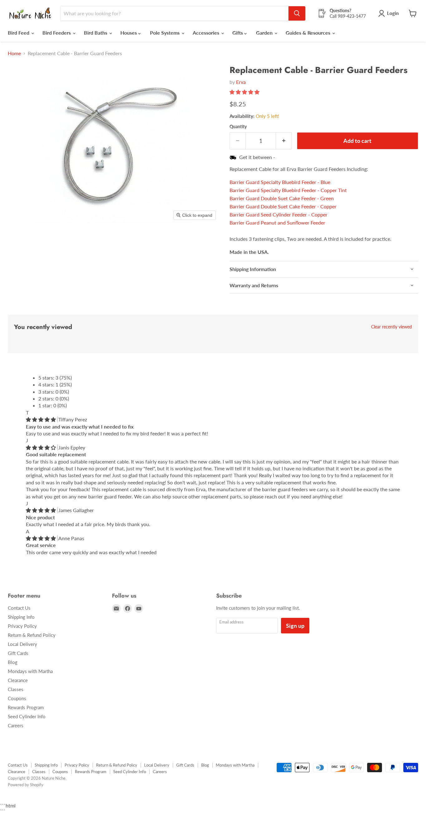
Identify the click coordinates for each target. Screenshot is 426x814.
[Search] (296, 13)
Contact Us (19, 608)
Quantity (238, 126)
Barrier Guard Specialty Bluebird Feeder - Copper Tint (288, 190)
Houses (129, 33)
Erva (241, 82)
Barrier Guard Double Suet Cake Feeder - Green (282, 198)
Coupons (17, 698)
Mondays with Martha (30, 671)
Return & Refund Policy (32, 635)
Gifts (238, 33)
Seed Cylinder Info (27, 716)
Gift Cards (18, 653)
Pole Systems (165, 33)
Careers (15, 725)
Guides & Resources (309, 33)
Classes (15, 689)
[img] (41, 419)
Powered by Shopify (25, 784)
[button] (245, 92)
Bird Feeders (57, 33)
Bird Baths (96, 33)
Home (14, 53)
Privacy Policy (22, 626)
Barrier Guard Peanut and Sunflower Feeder (277, 222)
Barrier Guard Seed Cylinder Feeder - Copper (278, 214)
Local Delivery (22, 644)
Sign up (295, 625)
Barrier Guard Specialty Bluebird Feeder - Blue (280, 182)
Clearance (18, 680)
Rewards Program (26, 707)
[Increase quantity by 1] (284, 140)
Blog (12, 662)
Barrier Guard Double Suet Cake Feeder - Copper (283, 206)
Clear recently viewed (391, 326)
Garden (265, 33)
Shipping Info (21, 617)
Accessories (206, 33)
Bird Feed (19, 33)
